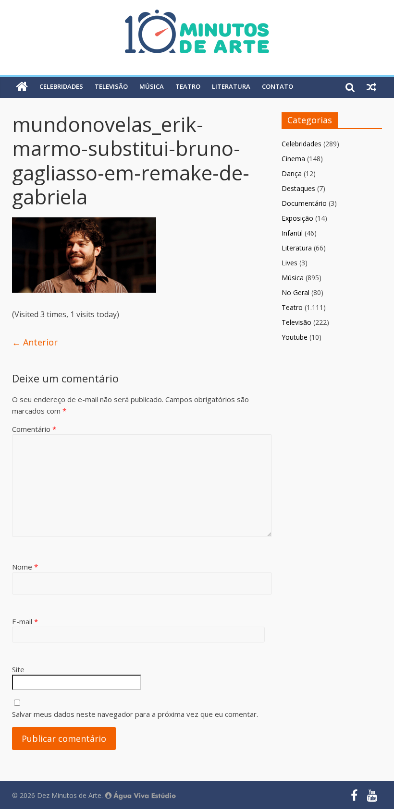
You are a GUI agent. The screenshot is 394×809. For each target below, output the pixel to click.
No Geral (295, 292)
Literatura (231, 86)
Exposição (297, 218)
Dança (292, 173)
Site (18, 669)
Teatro (187, 86)
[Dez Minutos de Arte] (197, 15)
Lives (289, 262)
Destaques (298, 188)
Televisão (111, 86)
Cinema (293, 158)
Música (151, 86)
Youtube (295, 337)
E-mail (25, 621)
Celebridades (61, 86)
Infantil (292, 233)
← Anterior (35, 342)
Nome (25, 566)
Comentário (34, 429)
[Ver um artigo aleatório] (371, 87)
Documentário (304, 203)
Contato (277, 86)
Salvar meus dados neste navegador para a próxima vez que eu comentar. (135, 714)
